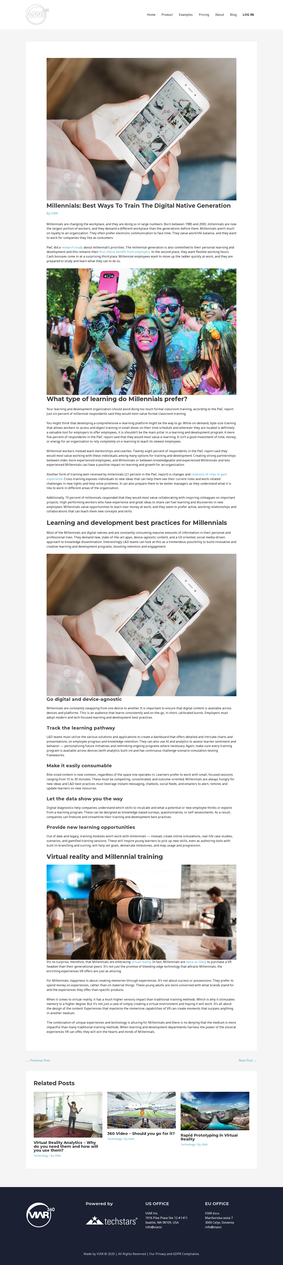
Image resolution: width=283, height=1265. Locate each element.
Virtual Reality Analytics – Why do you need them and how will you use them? (66, 1146)
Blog (233, 15)
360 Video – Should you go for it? (141, 1133)
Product (167, 15)
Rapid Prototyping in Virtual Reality (209, 1137)
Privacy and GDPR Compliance (177, 1254)
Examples (186, 15)
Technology (41, 1155)
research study (72, 247)
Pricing (204, 15)
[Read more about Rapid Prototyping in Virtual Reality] (215, 1111)
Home (151, 15)
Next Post (248, 1060)
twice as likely (196, 962)
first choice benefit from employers (124, 252)
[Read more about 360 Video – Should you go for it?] (141, 1110)
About (219, 15)
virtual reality (141, 962)
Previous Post (38, 1060)
